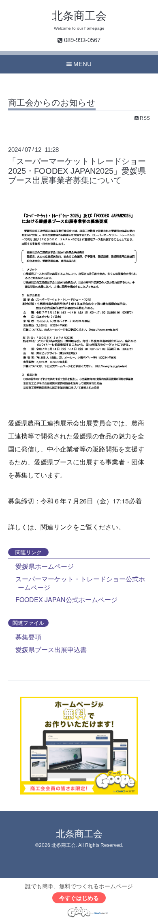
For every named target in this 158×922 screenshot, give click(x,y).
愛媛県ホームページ (44, 566)
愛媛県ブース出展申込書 (51, 649)
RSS (144, 118)
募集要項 (28, 636)
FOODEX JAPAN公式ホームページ (66, 599)
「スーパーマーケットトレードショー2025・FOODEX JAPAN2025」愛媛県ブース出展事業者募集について (77, 171)
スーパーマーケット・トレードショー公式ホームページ (80, 583)
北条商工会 (79, 16)
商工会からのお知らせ (52, 102)
